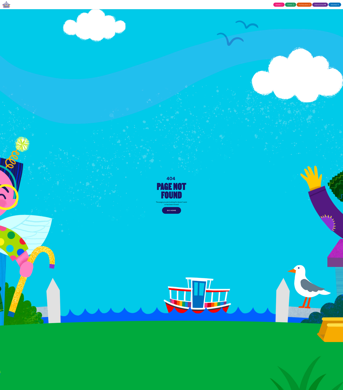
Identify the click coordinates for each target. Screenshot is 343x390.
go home (171, 210)
